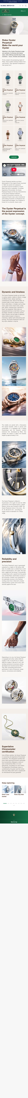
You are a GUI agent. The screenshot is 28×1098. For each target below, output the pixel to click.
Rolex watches (7, 14)
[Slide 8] (24, 803)
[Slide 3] (11, 803)
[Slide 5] (16, 803)
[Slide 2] (8, 803)
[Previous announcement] (2, 2)
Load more (14, 157)
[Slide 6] (19, 803)
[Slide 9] (14, 805)
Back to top (14, 822)
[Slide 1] (5, 803)
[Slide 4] (13, 803)
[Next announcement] (24, 2)
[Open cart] (23, 6)
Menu (22, 11)
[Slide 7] (21, 803)
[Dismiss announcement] (26, 2)
